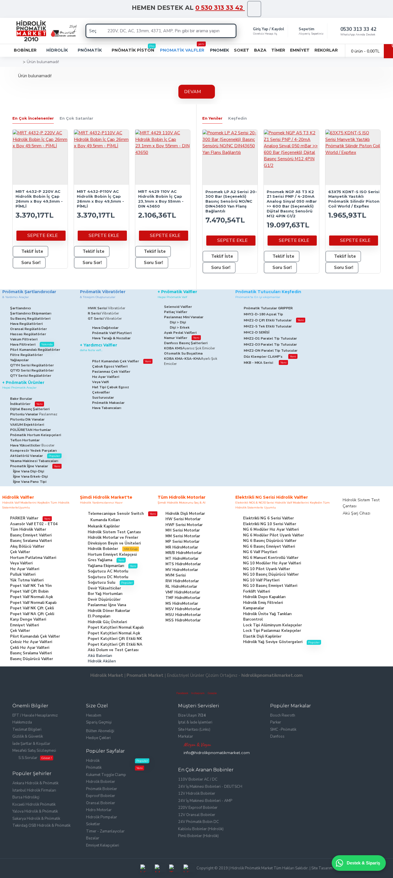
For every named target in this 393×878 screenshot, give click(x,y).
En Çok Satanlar (76, 118)
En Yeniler (212, 118)
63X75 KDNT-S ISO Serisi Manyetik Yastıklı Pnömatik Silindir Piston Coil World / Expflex (353, 199)
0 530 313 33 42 (220, 7)
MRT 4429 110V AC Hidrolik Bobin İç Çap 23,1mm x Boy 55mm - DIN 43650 (161, 198)
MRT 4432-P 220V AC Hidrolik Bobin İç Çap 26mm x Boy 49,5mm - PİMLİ (39, 198)
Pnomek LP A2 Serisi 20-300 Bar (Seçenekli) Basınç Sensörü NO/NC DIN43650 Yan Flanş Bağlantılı (231, 201)
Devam (192, 91)
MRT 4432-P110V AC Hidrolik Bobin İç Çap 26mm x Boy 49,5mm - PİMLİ (100, 198)
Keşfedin (237, 118)
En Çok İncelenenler (33, 118)
